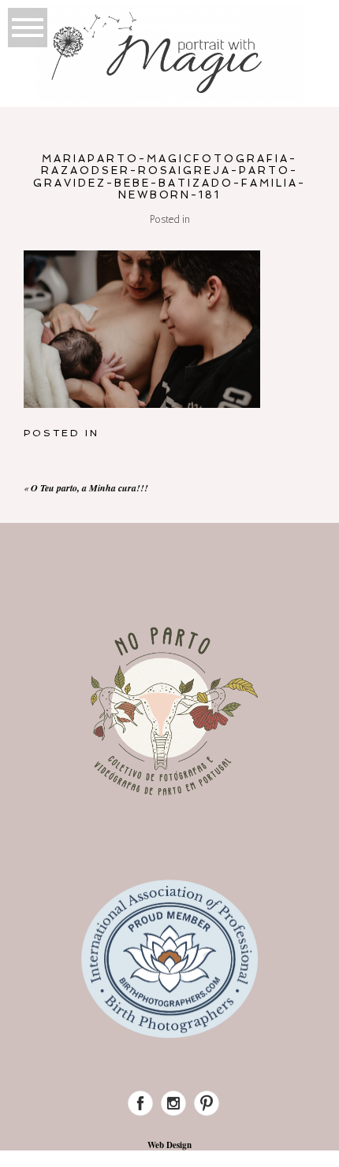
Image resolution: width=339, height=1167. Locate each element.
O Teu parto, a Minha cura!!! (89, 488)
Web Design (169, 1145)
